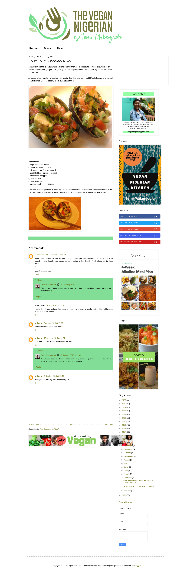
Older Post (108, 425)
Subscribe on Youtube (131, 241)
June (126, 467)
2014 (124, 443)
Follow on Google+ (130, 229)
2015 (124, 439)
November (128, 449)
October (127, 453)
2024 (124, 407)
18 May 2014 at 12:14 (55, 305)
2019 (124, 425)
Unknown (39, 323)
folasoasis (39, 255)
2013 (124, 495)
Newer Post (34, 425)
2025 (124, 404)
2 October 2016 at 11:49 (54, 376)
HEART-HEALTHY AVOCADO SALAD (138, 486)
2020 (124, 421)
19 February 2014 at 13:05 (56, 255)
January (127, 491)
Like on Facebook (128, 216)
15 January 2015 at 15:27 (54, 338)
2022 (124, 414)
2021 (124, 418)
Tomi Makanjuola (48, 285)
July (126, 463)
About (60, 48)
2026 (124, 400)
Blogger (137, 565)
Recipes (34, 48)
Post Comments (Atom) (49, 429)
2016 (124, 435)
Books (47, 48)
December (128, 446)
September (129, 456)
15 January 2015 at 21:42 (70, 355)
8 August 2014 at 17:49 (53, 323)
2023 (124, 411)
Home (71, 425)
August (127, 460)
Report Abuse (126, 502)
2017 (124, 432)
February (128, 478)
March (127, 474)
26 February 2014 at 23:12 (71, 285)
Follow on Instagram (130, 235)
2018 (124, 428)
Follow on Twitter (129, 222)
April (126, 470)
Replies (40, 280)
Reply (37, 275)
